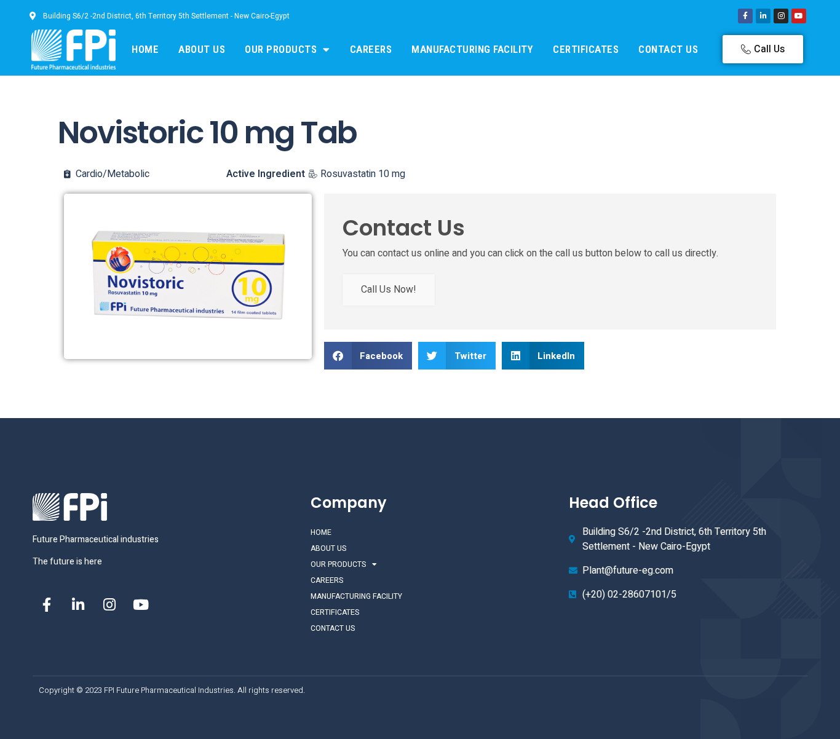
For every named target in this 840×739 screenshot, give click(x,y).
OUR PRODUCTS (281, 49)
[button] (368, 356)
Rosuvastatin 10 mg (362, 174)
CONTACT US (668, 49)
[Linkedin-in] (763, 16)
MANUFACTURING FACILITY (472, 49)
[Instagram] (781, 16)
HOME (145, 49)
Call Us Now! (388, 289)
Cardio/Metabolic (112, 174)
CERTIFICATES (586, 49)
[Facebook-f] (745, 16)
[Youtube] (798, 16)
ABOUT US (201, 49)
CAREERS (371, 49)
